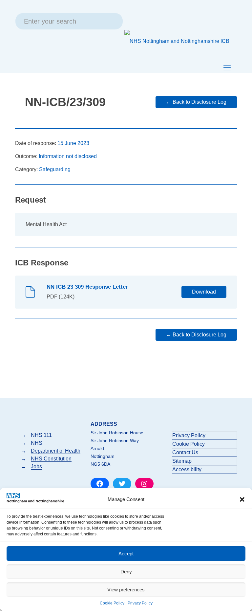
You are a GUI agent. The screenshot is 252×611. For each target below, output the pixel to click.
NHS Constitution (51, 458)
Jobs (36, 466)
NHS (36, 443)
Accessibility (186, 469)
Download (204, 292)
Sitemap (182, 461)
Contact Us (185, 452)
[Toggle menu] (227, 67)
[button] (242, 499)
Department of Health (55, 451)
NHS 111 (41, 435)
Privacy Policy (140, 603)
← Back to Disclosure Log (196, 102)
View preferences (126, 589)
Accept (126, 553)
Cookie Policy (112, 603)
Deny (126, 571)
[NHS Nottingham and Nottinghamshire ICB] (176, 40)
